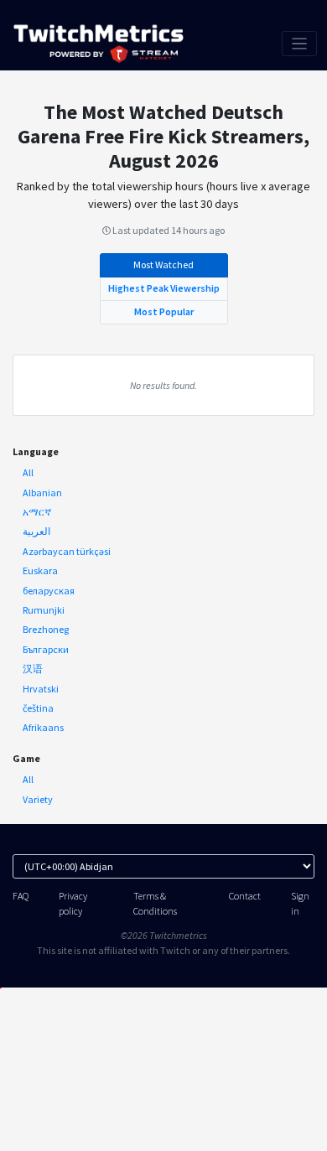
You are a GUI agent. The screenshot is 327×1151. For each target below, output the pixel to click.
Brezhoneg (46, 629)
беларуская (49, 590)
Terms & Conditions (155, 902)
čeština (38, 708)
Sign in (300, 902)
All (28, 472)
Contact (245, 895)
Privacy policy (73, 902)
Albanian (42, 492)
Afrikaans (43, 727)
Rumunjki (44, 610)
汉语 (33, 668)
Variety (38, 799)
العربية (36, 531)
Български (46, 649)
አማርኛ (37, 512)
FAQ (21, 895)
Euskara (40, 570)
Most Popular (164, 311)
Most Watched (163, 264)
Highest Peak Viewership (164, 288)
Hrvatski (41, 688)
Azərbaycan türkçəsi (67, 551)
